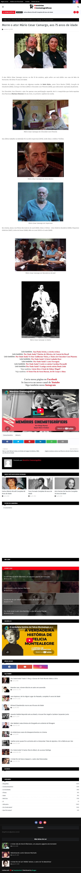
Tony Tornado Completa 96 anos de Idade (40, 492)
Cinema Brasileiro (16, 20)
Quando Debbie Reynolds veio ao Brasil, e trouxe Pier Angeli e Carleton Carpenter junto (40, 714)
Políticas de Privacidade (16, 1)
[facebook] (74, 1)
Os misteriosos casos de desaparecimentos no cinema (29, 732)
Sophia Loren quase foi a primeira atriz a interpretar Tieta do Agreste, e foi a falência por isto (42, 741)
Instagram (50, 385)
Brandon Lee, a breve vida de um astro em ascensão (28, 687)
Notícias (41, 798)
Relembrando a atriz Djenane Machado (17, 588)
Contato (27, 1)
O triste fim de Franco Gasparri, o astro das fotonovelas (29, 759)
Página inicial (7, 20)
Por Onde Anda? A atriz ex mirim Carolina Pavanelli (46, 364)
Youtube (55, 382)
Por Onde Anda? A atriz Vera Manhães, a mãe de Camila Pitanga (25, 611)
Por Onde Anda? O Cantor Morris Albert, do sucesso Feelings (31, 750)
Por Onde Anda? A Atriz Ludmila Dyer (46, 359)
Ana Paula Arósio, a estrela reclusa (46, 352)
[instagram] (77, 1)
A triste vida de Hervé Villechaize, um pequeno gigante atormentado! (27, 577)
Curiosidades (41, 789)
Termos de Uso (35, 1)
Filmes (41, 792)
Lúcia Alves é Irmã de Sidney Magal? (46, 369)
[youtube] (25, 667)
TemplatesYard (17, 870)
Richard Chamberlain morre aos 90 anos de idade (27, 705)
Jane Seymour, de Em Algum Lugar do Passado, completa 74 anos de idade (35, 696)
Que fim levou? (41, 810)
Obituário (17, 435)
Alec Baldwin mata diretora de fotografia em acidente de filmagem (33, 723)
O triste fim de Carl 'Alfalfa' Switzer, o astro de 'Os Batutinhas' (24, 600)
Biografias (41, 783)
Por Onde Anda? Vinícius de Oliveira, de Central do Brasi (46, 354)
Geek (41, 795)
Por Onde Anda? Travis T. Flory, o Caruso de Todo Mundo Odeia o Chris (34, 678)
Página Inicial (4, 1)
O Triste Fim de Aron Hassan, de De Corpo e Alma (46, 372)
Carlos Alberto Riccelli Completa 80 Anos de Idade (38, 12)
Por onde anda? (41, 807)
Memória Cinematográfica (31, 460)
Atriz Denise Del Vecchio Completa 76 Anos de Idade (66, 492)
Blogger (34, 870)
